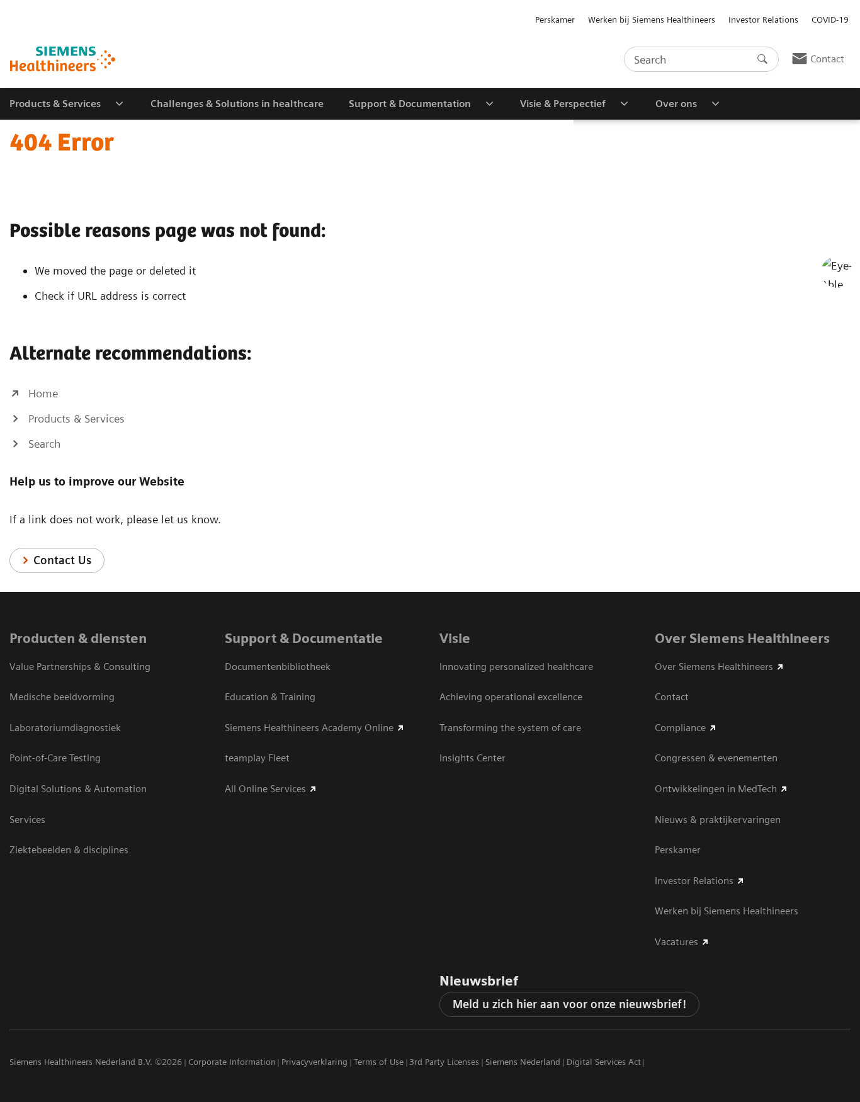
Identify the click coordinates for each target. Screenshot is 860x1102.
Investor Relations (763, 19)
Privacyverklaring (314, 1062)
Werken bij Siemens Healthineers (651, 19)
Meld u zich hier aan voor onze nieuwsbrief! (569, 1004)
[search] (762, 59)
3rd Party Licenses (444, 1062)
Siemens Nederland (522, 1062)
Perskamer (555, 19)
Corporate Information (232, 1062)
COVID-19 (830, 19)
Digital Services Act (604, 1062)
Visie (454, 638)
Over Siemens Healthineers (742, 638)
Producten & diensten (78, 638)
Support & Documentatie (304, 638)
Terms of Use (379, 1062)
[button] (836, 272)
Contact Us (62, 560)
